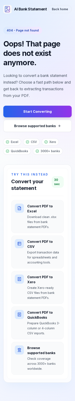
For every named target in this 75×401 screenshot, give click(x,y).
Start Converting (37, 111)
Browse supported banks (35, 126)
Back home (60, 9)
